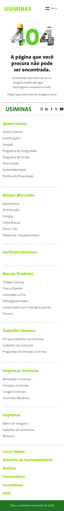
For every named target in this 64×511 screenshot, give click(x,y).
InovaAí (8, 145)
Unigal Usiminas (14, 392)
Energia (8, 216)
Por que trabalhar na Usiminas (23, 339)
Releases (8, 436)
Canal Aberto (14, 451)
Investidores (13, 485)
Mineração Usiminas (17, 379)
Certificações (12, 138)
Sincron (8, 314)
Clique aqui (14, 94)
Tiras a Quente (13, 288)
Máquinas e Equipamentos (21, 235)
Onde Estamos (13, 132)
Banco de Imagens (15, 423)
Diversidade (11, 163)
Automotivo (11, 204)
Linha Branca (11, 223)
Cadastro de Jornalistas (19, 430)
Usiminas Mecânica (16, 398)
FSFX (7, 493)
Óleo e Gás (10, 229)
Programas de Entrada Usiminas (25, 352)
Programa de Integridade (20, 151)
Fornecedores (14, 476)
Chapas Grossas (13, 282)
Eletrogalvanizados (16, 301)
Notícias (9, 468)
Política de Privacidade (18, 176)
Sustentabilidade (14, 170)
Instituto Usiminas (20, 252)
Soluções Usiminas (16, 385)
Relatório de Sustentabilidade (28, 460)
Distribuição (11, 210)
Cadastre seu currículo (18, 345)
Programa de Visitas (16, 157)
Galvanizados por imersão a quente (27, 307)
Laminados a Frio (14, 295)
